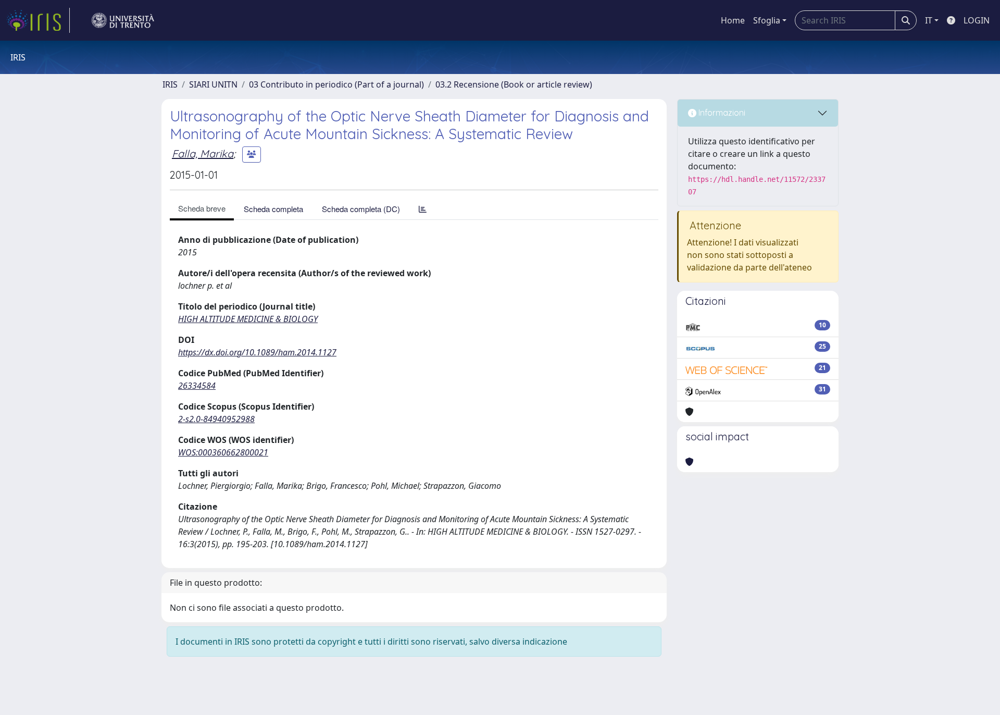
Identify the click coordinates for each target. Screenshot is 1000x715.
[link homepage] (38, 20)
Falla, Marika (202, 153)
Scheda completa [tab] (273, 208)
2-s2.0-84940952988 (216, 419)
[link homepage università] (123, 20)
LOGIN (977, 20)
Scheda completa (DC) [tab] (361, 208)
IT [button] (928, 20)
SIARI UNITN (213, 84)
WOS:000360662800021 (223, 452)
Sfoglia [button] (766, 20)
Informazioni (720, 112)
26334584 (197, 385)
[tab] (422, 209)
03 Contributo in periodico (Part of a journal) (336, 84)
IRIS (170, 84)
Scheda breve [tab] (202, 208)
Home (733, 20)
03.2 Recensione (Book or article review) (513, 84)
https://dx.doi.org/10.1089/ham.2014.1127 (257, 352)
